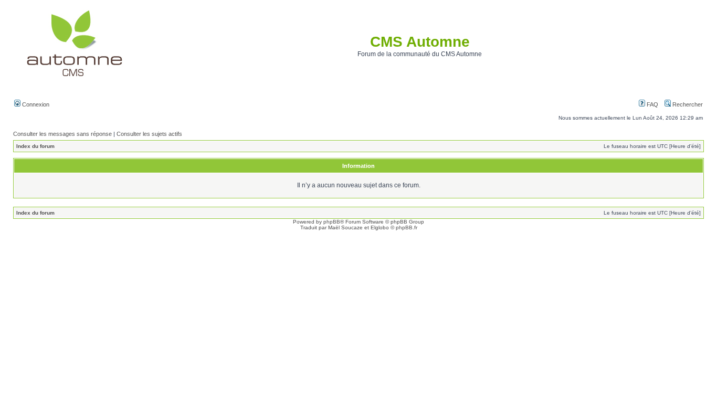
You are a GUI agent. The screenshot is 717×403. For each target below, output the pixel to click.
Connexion (34, 104)
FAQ (651, 104)
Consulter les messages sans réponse (62, 134)
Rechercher (687, 104)
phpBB (331, 222)
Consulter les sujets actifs (149, 134)
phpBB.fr (406, 227)
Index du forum (35, 146)
